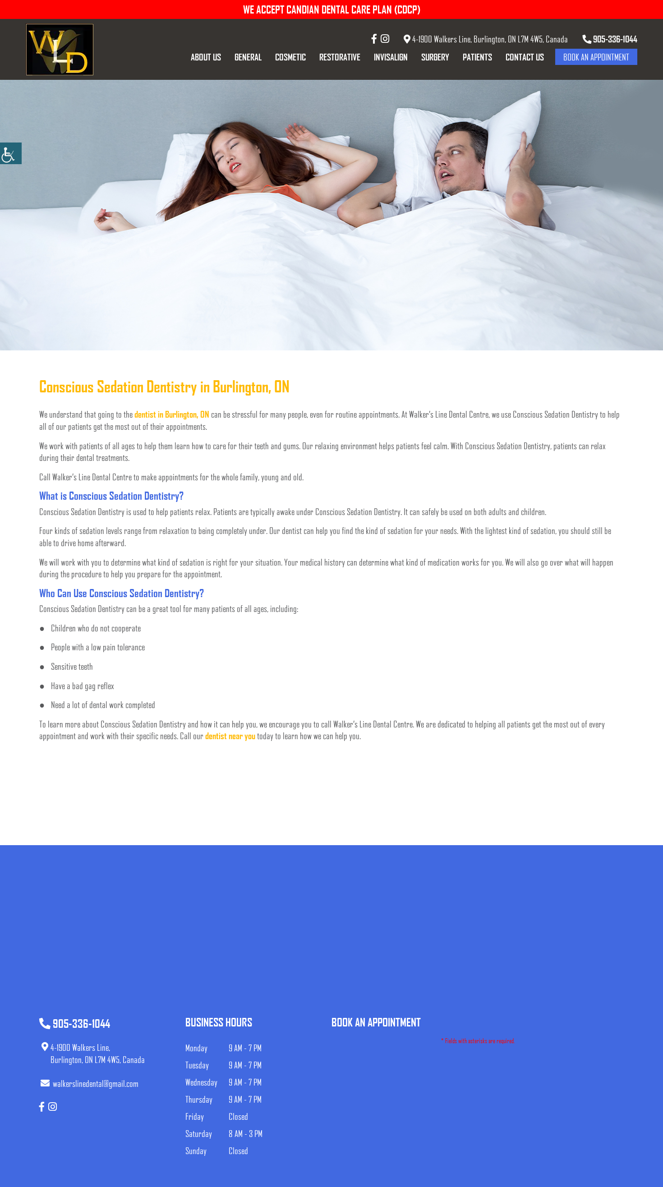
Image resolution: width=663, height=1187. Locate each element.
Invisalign (391, 56)
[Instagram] (385, 38)
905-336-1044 (614, 38)
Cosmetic (290, 56)
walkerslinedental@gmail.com (95, 1083)
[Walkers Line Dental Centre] (59, 49)
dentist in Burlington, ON (171, 414)
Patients (477, 56)
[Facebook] (374, 38)
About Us (206, 56)
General (248, 56)
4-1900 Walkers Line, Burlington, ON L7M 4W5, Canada (489, 38)
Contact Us (525, 56)
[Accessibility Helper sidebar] (11, 153)
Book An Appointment (596, 56)
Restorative (339, 56)
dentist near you (230, 735)
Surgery (435, 56)
